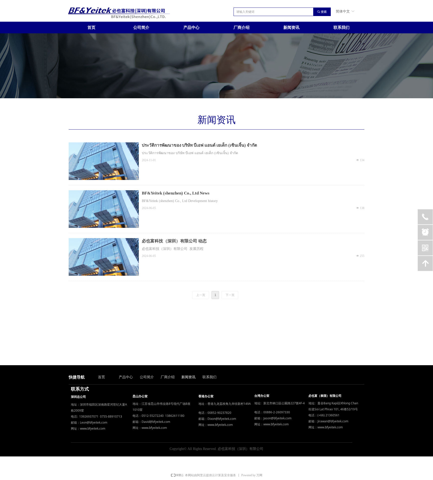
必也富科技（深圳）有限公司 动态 (174, 241)
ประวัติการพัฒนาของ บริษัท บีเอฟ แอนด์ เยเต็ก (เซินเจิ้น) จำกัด (199, 145)
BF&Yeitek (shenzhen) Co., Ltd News (175, 193)
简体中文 (343, 11)
